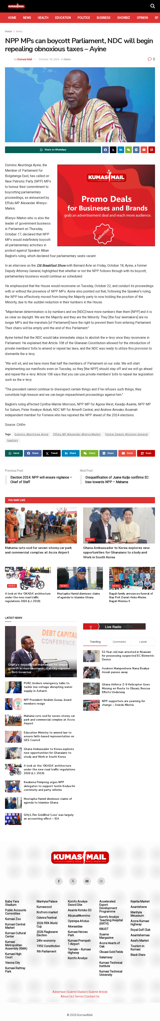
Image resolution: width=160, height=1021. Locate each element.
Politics (84, 17)
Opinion (142, 17)
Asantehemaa (140, 935)
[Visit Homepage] (16, 6)
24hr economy (46, 940)
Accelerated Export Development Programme (108, 906)
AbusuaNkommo (79, 915)
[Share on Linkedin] (121, 149)
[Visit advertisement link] (106, 205)
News (27, 17)
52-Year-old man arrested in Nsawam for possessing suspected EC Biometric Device (128, 655)
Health (43, 17)
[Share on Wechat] (128, 149)
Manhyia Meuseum (137, 914)
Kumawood (44, 907)
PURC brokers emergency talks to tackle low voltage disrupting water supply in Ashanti (48, 687)
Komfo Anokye (78, 958)
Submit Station (77, 992)
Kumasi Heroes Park (78, 933)
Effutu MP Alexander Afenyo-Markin (77, 434)
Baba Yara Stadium (12, 903)
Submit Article (98, 992)
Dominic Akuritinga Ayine (32, 434)
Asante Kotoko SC (80, 910)
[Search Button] (152, 6)
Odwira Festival (47, 917)
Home (12, 17)
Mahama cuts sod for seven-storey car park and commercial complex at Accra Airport (38, 550)
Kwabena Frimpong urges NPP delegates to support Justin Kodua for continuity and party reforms (49, 786)
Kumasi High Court (13, 955)
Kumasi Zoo (13, 919)
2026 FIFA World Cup (47, 924)
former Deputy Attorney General (126, 434)
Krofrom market (47, 912)
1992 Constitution (48, 946)
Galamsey (105, 957)
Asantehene (139, 907)
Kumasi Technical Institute (110, 964)
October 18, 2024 (49, 59)
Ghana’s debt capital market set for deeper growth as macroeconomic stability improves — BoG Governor (39, 668)
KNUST (104, 929)
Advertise (58, 992)
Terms (79, 996)
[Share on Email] (144, 149)
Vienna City (12, 962)
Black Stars (138, 954)
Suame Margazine (106, 936)
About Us (67, 996)
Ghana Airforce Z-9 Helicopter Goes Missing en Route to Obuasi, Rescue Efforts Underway (126, 688)
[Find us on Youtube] (87, 881)
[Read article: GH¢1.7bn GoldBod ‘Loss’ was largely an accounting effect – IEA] (13, 819)
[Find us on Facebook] (59, 881)
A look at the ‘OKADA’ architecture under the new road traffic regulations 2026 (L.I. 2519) (28, 597)
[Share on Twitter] (113, 149)
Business (103, 17)
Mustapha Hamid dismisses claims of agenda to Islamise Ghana (78, 595)
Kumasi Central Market (15, 926)
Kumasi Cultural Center (15, 934)
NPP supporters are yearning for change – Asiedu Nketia (123, 703)
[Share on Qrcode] (151, 149)
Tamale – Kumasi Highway (79, 951)
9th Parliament (46, 951)
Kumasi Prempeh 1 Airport (79, 942)
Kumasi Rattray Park (15, 969)
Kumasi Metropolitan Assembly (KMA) (16, 945)
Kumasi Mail (25, 59)
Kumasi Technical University (110, 973)
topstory (12, 440)
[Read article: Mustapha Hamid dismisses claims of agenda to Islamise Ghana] (80, 578)
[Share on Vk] (136, 149)
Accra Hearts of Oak (109, 944)
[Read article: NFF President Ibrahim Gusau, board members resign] (13, 704)
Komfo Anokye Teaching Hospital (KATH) (111, 920)
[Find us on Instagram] (101, 881)
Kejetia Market (140, 901)
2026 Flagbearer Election (47, 933)
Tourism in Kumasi (137, 947)
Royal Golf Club (140, 929)
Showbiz (123, 17)
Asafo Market (140, 940)
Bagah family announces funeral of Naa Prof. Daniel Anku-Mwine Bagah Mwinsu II (130, 597)
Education (63, 17)
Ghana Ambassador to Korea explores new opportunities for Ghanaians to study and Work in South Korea (116, 553)
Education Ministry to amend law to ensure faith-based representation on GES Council (49, 736)
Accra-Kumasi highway (140, 922)
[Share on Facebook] (105, 149)
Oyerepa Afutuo (78, 921)
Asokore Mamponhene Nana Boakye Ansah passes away (125, 670)
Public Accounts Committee (15, 912)
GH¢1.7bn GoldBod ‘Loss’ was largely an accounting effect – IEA (49, 817)
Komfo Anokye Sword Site (78, 903)
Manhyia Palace (47, 901)
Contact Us (92, 996)
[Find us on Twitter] (73, 881)
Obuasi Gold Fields (111, 952)
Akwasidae (75, 926)
